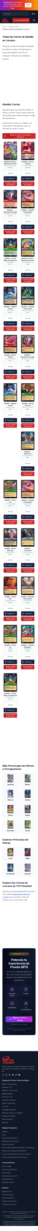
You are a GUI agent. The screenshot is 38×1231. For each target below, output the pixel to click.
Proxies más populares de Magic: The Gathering (18, 1147)
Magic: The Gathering (9, 1084)
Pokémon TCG (7, 1087)
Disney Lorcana (14, 26)
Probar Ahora (28, 5)
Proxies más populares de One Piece (14, 1157)
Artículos (5, 1131)
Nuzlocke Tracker (8, 1182)
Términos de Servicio (9, 1204)
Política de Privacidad (9, 1201)
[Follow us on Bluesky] (13, 1075)
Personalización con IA (9, 1176)
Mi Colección (6, 1173)
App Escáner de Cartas (9, 1138)
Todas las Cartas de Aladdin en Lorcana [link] (15, 29)
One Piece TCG (7, 1097)
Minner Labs (23, 1213)
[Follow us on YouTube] (19, 1075)
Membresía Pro (7, 1191)
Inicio (4, 26)
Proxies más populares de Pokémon (14, 1151)
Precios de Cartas (8, 1144)
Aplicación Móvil (7, 1179)
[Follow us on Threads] (10, 1075)
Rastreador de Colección (10, 1141)
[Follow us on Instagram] (6, 1075)
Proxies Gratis (6, 1166)
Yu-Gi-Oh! (5, 1106)
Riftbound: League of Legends (12, 1113)
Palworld (5, 1122)
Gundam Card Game (8, 1116)
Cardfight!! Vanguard (9, 1109)
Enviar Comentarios (8, 1198)
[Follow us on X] (3, 1075)
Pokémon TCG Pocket (9, 1090)
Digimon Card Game (8, 1103)
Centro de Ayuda (7, 1195)
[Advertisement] (19, 81)
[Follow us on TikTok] (16, 1075)
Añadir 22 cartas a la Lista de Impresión (20, 136)
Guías (4, 1135)
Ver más (10, 173)
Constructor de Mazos (9, 1169)
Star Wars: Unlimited (8, 1100)
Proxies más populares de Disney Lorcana (16, 1154)
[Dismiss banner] (34, 5)
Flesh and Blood (7, 1119)
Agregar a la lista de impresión (10, 183)
